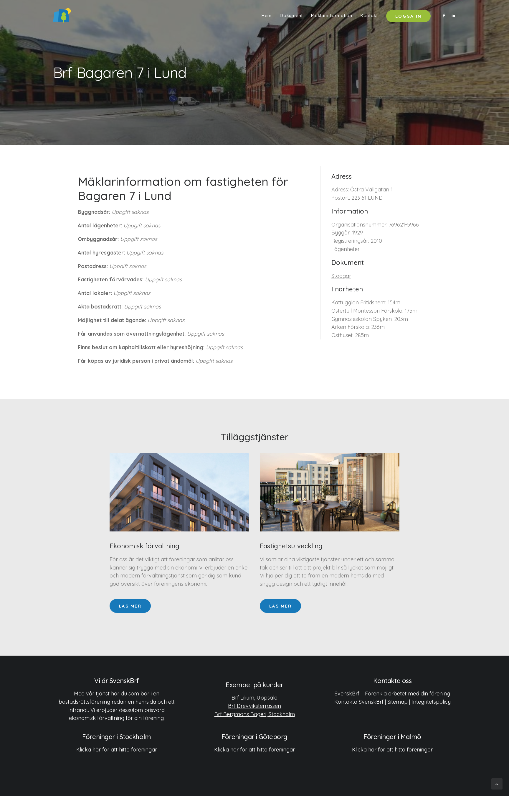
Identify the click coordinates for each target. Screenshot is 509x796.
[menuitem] (266, 15)
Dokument (291, 15)
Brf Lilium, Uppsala (254, 697)
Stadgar (341, 276)
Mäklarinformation (331, 15)
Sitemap (397, 701)
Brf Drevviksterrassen (254, 706)
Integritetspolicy (431, 701)
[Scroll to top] (497, 783)
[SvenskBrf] (62, 15)
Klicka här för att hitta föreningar (116, 749)
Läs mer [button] (130, 606)
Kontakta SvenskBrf (359, 701)
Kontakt (369, 15)
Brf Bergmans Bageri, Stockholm (254, 714)
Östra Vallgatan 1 (371, 189)
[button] (445, 15)
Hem (267, 15)
